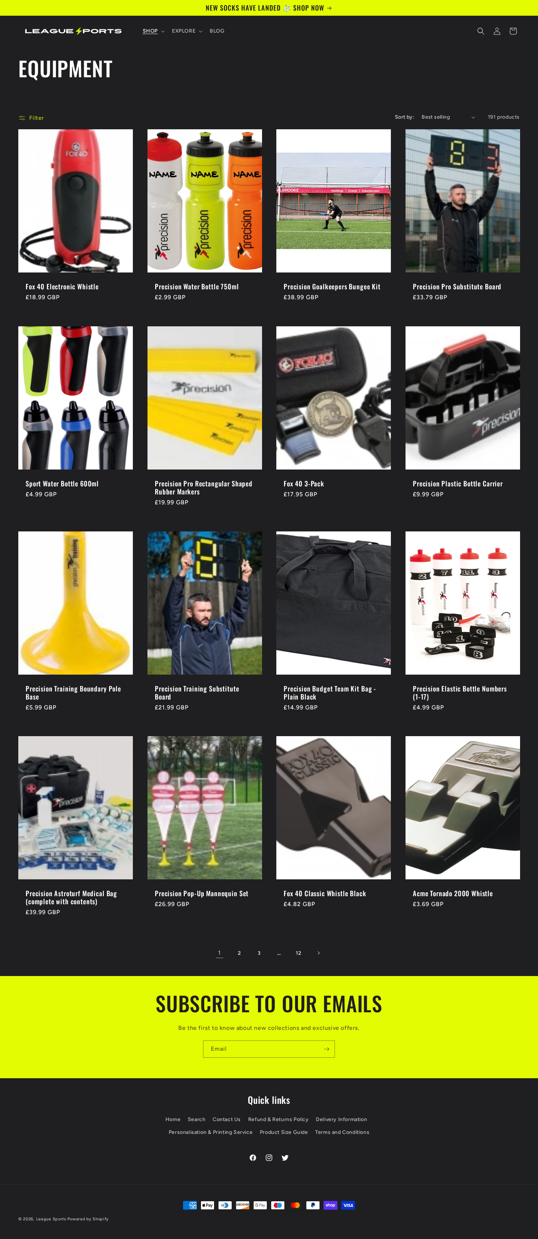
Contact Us (227, 1119)
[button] (153, 31)
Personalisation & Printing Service (211, 1132)
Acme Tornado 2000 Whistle (453, 893)
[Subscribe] (326, 1049)
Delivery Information (341, 1119)
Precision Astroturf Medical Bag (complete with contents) (71, 897)
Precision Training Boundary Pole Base (73, 692)
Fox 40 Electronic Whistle (62, 286)
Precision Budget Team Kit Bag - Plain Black (330, 692)
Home (172, 1119)
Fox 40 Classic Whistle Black (325, 893)
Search (197, 1119)
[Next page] (318, 953)
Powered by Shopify (88, 1219)
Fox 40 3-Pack (304, 483)
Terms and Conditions (342, 1132)
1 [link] (219, 952)
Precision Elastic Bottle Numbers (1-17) (460, 692)
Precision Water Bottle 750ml (197, 286)
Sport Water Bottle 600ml (62, 483)
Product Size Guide (284, 1132)
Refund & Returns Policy (278, 1119)
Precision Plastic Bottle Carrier (458, 483)
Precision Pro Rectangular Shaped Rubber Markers (204, 487)
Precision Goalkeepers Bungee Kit (332, 286)
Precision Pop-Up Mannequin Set (202, 893)
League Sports (51, 1219)
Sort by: (404, 117)
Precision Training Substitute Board (197, 692)
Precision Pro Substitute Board (457, 286)
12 (298, 953)
